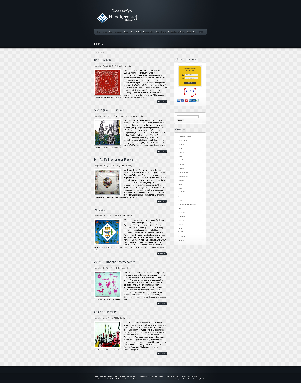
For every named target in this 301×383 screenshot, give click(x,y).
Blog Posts (110, 379)
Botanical (181, 153)
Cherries (182, 192)
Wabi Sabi (181, 236)
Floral (180, 185)
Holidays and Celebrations (187, 205)
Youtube (181, 240)
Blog (131, 32)
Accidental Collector (121, 32)
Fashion (181, 181)
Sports (180, 225)
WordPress (203, 379)
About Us (103, 377)
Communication (131, 116)
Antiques (99, 209)
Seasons (181, 221)
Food (180, 189)
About (104, 32)
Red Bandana (102, 60)
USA (181, 232)
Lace (181, 160)
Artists (180, 149)
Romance (181, 217)
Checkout (122, 377)
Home (98, 32)
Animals (181, 145)
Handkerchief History (172, 377)
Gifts (179, 197)
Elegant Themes (187, 379)
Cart (115, 377)
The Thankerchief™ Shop (176, 32)
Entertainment (182, 177)
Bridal (180, 157)
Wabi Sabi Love (161, 32)
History (111, 32)
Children (181, 169)
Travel (180, 228)
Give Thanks (191, 32)
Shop (110, 377)
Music (180, 209)
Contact (138, 32)
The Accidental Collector (189, 377)
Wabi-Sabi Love (99, 379)
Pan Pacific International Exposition (115, 159)
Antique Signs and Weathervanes (114, 262)
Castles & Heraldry (105, 312)
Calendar (181, 165)
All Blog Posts (120, 66)
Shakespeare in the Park (109, 110)
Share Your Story (148, 32)
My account (131, 377)
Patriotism (181, 213)
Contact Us (119, 379)
